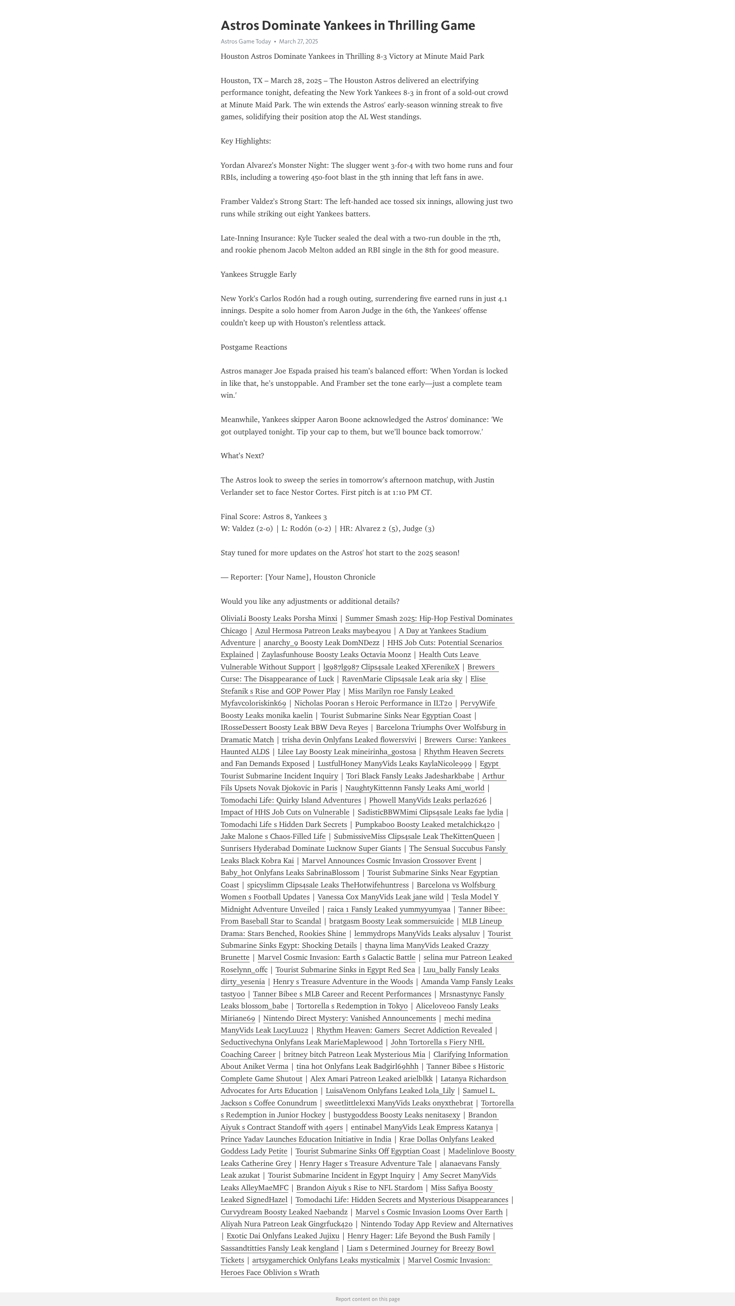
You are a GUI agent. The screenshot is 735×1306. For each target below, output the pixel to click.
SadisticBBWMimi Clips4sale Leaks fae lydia (430, 812)
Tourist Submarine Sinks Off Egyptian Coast (368, 1151)
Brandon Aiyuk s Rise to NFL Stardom (359, 1187)
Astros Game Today (246, 41)
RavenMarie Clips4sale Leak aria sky (402, 678)
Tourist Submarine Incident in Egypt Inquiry (341, 1175)
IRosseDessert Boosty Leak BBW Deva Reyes (294, 727)
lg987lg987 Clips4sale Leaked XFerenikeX (391, 667)
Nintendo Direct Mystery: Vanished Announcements (349, 1018)
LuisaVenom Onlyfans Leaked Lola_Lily (390, 1090)
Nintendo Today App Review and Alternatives (437, 1224)
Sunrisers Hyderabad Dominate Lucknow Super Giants (311, 848)
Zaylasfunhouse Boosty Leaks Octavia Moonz (336, 654)
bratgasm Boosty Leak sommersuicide (391, 921)
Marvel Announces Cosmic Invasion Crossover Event (389, 860)
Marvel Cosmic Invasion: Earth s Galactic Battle (337, 957)
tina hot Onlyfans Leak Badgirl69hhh (357, 1066)
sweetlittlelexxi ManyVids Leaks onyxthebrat (399, 1103)
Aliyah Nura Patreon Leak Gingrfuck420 (287, 1224)
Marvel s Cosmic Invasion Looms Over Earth (429, 1212)
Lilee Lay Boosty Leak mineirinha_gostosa (347, 751)
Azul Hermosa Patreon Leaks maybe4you (323, 630)
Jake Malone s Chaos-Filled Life (273, 836)
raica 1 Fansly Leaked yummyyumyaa (389, 909)
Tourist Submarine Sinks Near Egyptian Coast (396, 715)
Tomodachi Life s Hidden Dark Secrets (284, 824)
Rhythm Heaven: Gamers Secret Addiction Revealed (404, 1030)
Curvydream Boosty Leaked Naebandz (284, 1212)
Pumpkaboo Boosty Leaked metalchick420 (425, 824)
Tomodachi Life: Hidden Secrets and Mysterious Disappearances (402, 1199)
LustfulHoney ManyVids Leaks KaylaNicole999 (395, 763)
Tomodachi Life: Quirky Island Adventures (291, 800)
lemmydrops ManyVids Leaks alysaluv (417, 933)
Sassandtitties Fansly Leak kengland (280, 1248)
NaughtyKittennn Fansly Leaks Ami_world (414, 787)
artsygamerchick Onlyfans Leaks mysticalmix (326, 1260)
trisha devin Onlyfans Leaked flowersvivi (349, 739)
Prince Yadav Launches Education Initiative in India (306, 1139)
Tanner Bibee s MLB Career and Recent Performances (342, 994)
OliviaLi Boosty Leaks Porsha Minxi (279, 618)
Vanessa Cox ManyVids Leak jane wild (381, 896)
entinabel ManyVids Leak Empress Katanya (422, 1127)
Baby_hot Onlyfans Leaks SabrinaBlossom (290, 872)
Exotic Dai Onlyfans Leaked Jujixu (283, 1235)
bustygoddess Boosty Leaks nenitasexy (396, 1114)
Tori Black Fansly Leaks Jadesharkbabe (410, 776)
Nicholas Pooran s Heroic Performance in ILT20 (373, 703)
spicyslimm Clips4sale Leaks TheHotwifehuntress (328, 885)
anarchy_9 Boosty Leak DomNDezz (321, 642)
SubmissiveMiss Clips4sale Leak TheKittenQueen (414, 836)
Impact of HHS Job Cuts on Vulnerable (285, 812)
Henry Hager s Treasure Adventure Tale (365, 1163)
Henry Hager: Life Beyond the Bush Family (419, 1235)
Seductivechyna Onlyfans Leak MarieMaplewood (302, 1042)
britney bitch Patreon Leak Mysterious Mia (354, 1054)
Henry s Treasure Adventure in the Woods (343, 981)
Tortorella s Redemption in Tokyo (352, 1005)
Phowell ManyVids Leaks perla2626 (428, 800)
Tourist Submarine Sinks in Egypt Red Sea (345, 969)
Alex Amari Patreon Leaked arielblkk (372, 1078)
